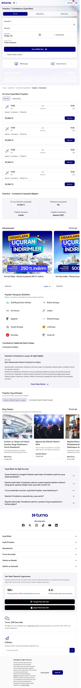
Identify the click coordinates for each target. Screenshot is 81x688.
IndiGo (21, 215)
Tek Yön (6, 99)
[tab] (15, 14)
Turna (4, 88)
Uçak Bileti (11, 88)
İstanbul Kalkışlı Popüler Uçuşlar (14, 400)
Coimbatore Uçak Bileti (23, 88)
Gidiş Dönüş (16, 99)
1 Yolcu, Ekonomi (10, 42)
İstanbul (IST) (58, 215)
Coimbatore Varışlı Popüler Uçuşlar (41, 400)
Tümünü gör (73, 228)
